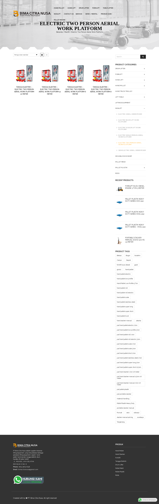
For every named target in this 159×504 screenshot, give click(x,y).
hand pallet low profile (125, 279)
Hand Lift (72, 8)
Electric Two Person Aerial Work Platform (130, 143)
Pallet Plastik (121, 167)
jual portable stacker (124, 394)
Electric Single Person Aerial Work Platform (130, 136)
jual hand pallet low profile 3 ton (128, 330)
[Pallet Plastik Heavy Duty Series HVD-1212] (119, 202)
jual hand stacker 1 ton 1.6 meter (128, 372)
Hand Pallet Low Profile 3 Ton (127, 283)
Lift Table (119, 97)
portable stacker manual (125, 408)
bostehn (137, 255)
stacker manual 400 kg (125, 417)
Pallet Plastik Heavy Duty (125, 403)
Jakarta (138, 320)
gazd (136, 265)
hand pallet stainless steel (126, 302)
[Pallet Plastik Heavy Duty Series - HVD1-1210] (119, 228)
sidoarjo (136, 412)
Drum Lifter (84, 8)
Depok (128, 260)
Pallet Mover (59, 20)
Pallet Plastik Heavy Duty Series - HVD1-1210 (135, 226)
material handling (123, 399)
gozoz (119, 269)
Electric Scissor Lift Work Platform (129, 128)
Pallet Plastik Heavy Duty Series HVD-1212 (134, 200)
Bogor (128, 255)
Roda (117, 173)
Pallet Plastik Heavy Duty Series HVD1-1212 (134, 213)
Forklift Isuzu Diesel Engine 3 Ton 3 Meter (134, 187)
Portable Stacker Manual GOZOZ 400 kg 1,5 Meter (135, 240)
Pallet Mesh (120, 162)
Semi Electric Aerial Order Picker (132, 150)
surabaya (140, 417)
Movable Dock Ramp (123, 156)
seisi (127, 412)
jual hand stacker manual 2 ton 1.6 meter (129, 384)
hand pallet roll (122, 288)
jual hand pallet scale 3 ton (126, 348)
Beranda (59, 32)
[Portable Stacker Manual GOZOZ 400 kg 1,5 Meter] (119, 241)
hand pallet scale (123, 297)
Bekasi (119, 255)
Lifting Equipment (122, 103)
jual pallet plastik (123, 389)
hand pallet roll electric (125, 293)
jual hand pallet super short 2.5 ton (129, 367)
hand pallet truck (123, 316)
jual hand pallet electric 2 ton (127, 325)
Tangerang (121, 422)
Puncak (119, 412)
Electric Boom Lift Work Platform (128, 121)
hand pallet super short (125, 311)
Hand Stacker (120, 454)
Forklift (96, 8)
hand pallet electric (124, 274)
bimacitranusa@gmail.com (28, 469)
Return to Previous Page (136, 27)
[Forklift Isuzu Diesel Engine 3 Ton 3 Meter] (119, 189)
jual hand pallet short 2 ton (126, 353)
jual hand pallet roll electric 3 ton (128, 339)
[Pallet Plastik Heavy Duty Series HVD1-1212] (119, 215)
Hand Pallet (59, 8)
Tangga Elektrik (120, 461)
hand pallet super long (125, 307)
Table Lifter (108, 8)
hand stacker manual (124, 320)
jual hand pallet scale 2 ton (126, 344)
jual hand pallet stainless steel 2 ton (129, 358)
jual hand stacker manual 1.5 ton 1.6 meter (129, 377)
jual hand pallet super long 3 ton (128, 362)
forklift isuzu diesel (123, 265)
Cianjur (119, 260)
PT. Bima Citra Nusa (35, 498)
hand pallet (129, 269)
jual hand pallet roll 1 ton (125, 334)
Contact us (69, 14)
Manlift (57, 14)
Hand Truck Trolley (123, 91)
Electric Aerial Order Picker (130, 114)
